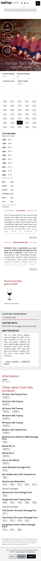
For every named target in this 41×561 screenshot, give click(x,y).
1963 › (34, 114)
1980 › (27, 110)
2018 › (12, 484)
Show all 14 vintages (10, 488)
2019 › (5, 470)
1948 (4, 140)
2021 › (5, 520)
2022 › (5, 495)
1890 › (20, 127)
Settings (21, 556)
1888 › (27, 127)
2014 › (27, 484)
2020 (4, 175)
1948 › (27, 118)
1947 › (34, 118)
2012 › (34, 484)
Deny (12, 556)
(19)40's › (6, 432)
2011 (4, 167)
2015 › (20, 484)
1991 (4, 171)
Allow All (31, 556)
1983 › (12, 110)
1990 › (27, 502)
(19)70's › (6, 418)
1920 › (12, 127)
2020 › (5, 101)
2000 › (12, 105)
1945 (4, 155)
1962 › (5, 118)
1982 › (20, 110)
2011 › (27, 101)
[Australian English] (24, 3)
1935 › (34, 123)
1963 (4, 163)
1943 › (12, 123)
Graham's (13, 67)
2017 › (12, 101)
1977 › (34, 110)
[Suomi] (27, 3)
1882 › (5, 477)
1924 (4, 143)
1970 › (12, 114)
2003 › (5, 105)
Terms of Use (20, 552)
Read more (33, 237)
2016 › (20, 101)
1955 (4, 147)
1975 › (5, 114)
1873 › (34, 127)
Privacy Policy (31, 552)
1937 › (27, 123)
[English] (21, 3)
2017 (4, 159)
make (19, 326)
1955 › (20, 118)
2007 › (34, 101)
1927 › (5, 127)
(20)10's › (6, 397)
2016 (4, 151)
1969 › (20, 114)
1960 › (12, 118)
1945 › (5, 123)
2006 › (5, 502)
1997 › (20, 105)
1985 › (5, 110)
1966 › (27, 114)
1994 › (27, 105)
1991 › (34, 105)
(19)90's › (16, 411)
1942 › (20, 123)
